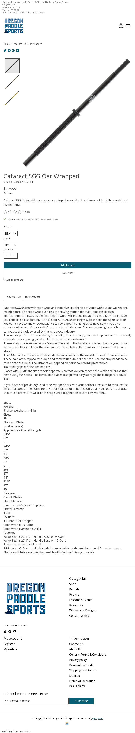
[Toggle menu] (127, 25)
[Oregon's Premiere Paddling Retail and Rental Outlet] (13, 26)
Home (7, 43)
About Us (75, 649)
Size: (7, 238)
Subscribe (81, 701)
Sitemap (74, 676)
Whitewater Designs (82, 610)
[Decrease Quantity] (7, 256)
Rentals (74, 589)
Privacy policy (78, 660)
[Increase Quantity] (14, 256)
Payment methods (81, 665)
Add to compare (14, 279)
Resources (76, 605)
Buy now (67, 273)
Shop (72, 584)
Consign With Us (80, 616)
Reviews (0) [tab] (32, 297)
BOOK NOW (77, 686)
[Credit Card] (67, 724)
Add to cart (67, 265)
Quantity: (8, 249)
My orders (10, 649)
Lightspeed (97, 718)
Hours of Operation (82, 681)
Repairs (74, 594)
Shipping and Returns (83, 670)
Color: (8, 227)
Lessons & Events (80, 600)
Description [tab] (13, 297)
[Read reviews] (15, 212)
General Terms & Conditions (88, 654)
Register (9, 644)
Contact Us (76, 644)
